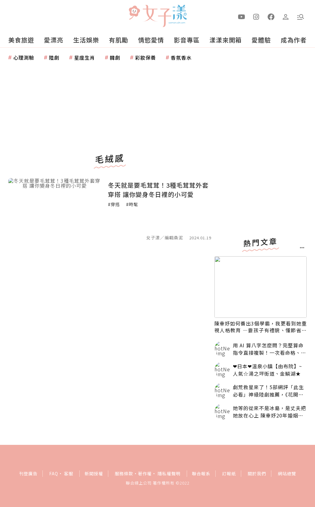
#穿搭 (114, 204)
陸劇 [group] (54, 57)
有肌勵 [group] (118, 39)
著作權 (145, 473)
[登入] (286, 16)
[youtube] (241, 16)
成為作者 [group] (294, 39)
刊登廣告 (28, 473)
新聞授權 (94, 473)
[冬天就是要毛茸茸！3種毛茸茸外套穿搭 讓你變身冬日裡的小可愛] (54, 209)
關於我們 (257, 473)
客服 (68, 473)
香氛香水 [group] (181, 57)
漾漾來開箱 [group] (225, 39)
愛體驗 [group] (261, 39)
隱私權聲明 (169, 473)
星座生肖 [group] (84, 57)
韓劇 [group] (115, 57)
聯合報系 (201, 473)
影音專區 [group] (187, 39)
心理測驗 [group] (23, 57)
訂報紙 (229, 473)
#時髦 (132, 204)
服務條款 (124, 473)
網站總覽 (287, 473)
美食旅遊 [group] (21, 39)
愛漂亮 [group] (53, 39)
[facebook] (271, 16)
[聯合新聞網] (134, 13)
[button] (300, 16)
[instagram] (256, 16)
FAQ (53, 473)
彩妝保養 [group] (145, 57)
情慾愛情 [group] (151, 39)
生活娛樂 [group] (86, 39)
